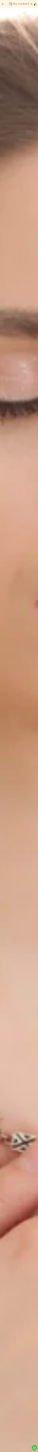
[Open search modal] (31, 4)
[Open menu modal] (3, 4)
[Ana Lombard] (18, 4)
